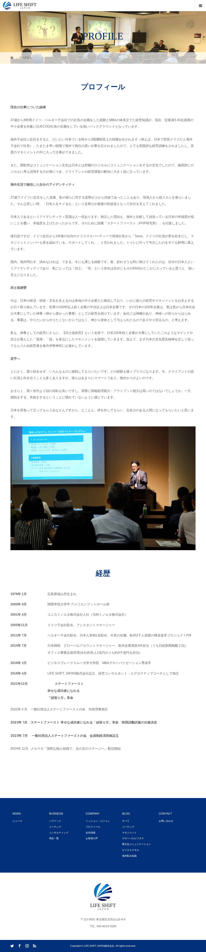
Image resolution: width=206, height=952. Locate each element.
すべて (125, 821)
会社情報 (90, 832)
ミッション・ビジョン (98, 821)
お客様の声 (92, 838)
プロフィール (93, 826)
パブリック (55, 821)
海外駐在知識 (129, 855)
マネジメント (129, 832)
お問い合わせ (166, 821)
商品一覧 (54, 838)
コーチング (55, 826)
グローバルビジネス (133, 838)
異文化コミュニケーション (136, 844)
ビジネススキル (130, 850)
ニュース (17, 821)
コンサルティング (58, 832)
